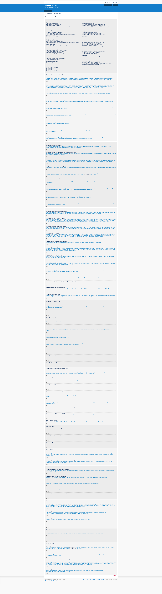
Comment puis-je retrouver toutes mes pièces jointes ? (91, 57)
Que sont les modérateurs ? (86, 22)
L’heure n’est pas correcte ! (50, 35)
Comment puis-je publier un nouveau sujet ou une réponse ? (56, 45)
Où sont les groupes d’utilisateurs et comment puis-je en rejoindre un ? (94, 24)
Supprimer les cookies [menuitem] (100, 579)
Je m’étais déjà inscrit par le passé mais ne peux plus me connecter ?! (58, 26)
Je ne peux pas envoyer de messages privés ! (89, 32)
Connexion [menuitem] (115, 2)
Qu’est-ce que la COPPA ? (50, 22)
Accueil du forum (86, 579)
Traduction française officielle (50, 580)
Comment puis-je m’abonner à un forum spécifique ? (91, 52)
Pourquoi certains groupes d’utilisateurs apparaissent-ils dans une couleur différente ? (96, 26)
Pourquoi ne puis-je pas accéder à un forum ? (54, 52)
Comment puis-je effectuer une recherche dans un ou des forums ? (93, 42)
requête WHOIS (48, 562)
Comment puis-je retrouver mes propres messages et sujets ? (92, 46)
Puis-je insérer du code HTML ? (51, 63)
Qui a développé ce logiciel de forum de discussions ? (91, 61)
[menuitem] (116, 13)
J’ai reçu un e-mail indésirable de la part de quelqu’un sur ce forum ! (93, 34)
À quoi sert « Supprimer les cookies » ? (52, 30)
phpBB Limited (71, 547)
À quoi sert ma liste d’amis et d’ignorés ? (88, 37)
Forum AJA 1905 (51, 6)
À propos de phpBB (74, 548)
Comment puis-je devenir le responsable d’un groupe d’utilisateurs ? (93, 25)
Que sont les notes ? (49, 69)
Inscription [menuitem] (108, 2)
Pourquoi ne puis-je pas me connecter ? (53, 25)
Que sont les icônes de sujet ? (51, 71)
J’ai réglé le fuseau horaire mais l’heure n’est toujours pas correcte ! (57, 36)
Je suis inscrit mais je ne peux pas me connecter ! (54, 24)
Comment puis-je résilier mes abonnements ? (89, 53)
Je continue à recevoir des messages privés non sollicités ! (92, 33)
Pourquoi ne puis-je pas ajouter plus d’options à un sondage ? (56, 50)
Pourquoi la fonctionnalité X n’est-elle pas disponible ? (91, 62)
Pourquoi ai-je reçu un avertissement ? (52, 54)
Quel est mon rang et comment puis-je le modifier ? (54, 41)
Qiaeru (57, 580)
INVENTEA (58, 581)
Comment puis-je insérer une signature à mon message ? (56, 48)
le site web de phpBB (87, 174)
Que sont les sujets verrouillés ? (51, 70)
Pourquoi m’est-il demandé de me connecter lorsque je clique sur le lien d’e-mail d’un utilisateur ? (62, 42)
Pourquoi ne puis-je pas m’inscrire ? (52, 23)
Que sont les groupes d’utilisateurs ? (88, 23)
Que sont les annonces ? (50, 68)
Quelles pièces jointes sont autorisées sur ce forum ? (91, 56)
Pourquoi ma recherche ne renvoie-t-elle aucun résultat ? (91, 43)
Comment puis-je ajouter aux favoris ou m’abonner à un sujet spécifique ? (94, 51)
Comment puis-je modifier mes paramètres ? (53, 33)
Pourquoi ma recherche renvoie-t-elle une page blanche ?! (92, 44)
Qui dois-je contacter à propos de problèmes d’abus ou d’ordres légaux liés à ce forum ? (97, 63)
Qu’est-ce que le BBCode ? (50, 62)
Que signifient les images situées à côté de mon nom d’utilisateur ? (57, 39)
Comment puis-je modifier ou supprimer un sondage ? (55, 51)
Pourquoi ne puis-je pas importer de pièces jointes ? (55, 53)
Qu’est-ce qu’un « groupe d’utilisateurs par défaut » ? (91, 27)
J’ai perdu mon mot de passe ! (51, 27)
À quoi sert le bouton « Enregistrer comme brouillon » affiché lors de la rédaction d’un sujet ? (62, 57)
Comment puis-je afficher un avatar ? (52, 40)
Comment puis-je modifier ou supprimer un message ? (55, 46)
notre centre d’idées (93, 554)
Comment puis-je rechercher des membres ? (89, 45)
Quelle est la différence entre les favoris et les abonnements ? (92, 50)
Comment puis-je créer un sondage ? (52, 49)
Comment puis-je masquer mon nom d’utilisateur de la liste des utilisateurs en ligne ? (60, 34)
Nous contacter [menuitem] (92, 579)
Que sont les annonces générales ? (52, 67)
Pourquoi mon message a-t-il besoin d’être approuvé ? (55, 58)
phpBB (52, 579)
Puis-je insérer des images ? (51, 66)
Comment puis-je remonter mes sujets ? (53, 59)
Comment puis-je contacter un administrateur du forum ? (91, 64)
